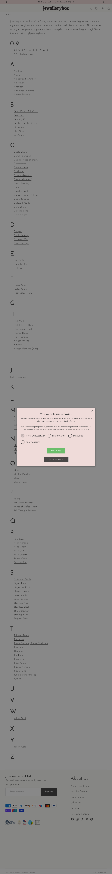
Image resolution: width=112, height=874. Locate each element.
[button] (56, 459)
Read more (85, 429)
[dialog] (56, 437)
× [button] (92, 411)
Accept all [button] (56, 451)
